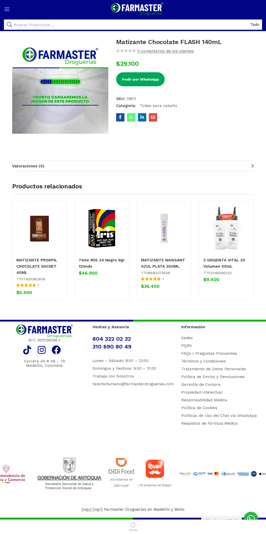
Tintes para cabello (157, 105)
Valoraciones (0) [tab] (28, 166)
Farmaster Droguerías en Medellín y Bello (144, 509)
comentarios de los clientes (165, 51)
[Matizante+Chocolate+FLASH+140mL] (142, 117)
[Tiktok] (27, 349)
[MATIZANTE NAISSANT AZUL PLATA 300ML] (164, 228)
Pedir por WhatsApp (140, 79)
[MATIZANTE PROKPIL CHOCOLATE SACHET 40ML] (39, 228)
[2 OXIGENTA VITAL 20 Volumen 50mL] (226, 228)
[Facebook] (56, 349)
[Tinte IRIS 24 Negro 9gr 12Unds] (102, 228)
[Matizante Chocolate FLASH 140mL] (120, 117)
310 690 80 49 (111, 346)
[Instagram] (41, 349)
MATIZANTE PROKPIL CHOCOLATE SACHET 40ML (36, 266)
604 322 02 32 (111, 339)
